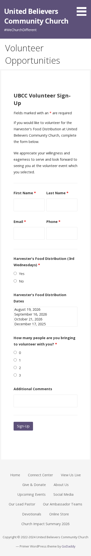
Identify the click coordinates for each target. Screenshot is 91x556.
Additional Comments (33, 389)
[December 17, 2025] (45, 324)
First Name (25, 193)
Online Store (59, 514)
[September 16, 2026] (45, 314)
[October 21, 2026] (45, 319)
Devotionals (31, 514)
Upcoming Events (31, 494)
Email (20, 221)
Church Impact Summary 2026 (45, 523)
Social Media (63, 494)
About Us (61, 484)
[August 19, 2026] (45, 309)
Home (15, 475)
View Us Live (71, 475)
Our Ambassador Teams (62, 504)
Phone (53, 221)
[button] (83, 9)
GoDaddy (68, 546)
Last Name (57, 193)
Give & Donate (34, 484)
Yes (22, 273)
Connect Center (40, 475)
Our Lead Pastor (22, 504)
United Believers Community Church (36, 16)
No (21, 281)
